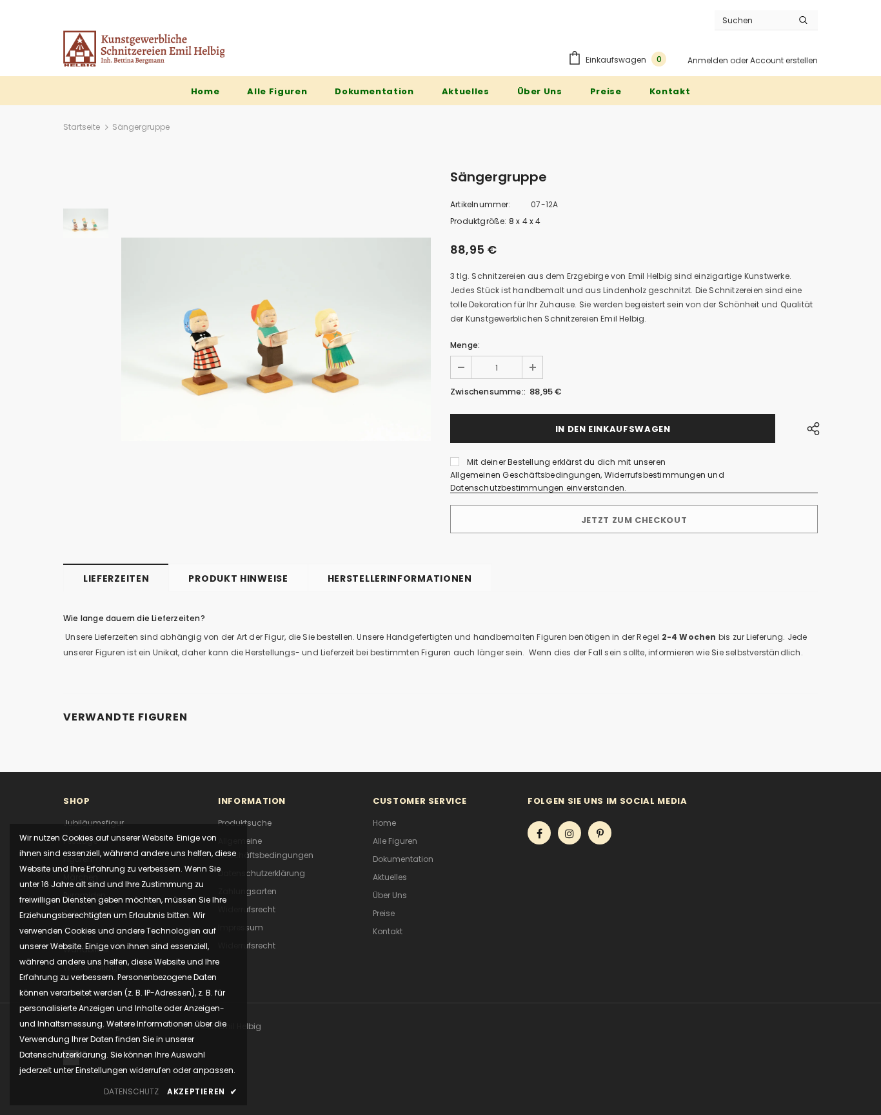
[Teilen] (810, 428)
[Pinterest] (599, 832)
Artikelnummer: (480, 204)
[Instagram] (569, 832)
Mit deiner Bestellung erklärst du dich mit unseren (566, 461)
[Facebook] (539, 832)
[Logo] (143, 48)
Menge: (465, 345)
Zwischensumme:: (488, 391)
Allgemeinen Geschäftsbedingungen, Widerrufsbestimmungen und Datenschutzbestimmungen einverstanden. (587, 481)
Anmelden (709, 60)
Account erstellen (784, 60)
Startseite (81, 126)
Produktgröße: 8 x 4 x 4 (495, 221)
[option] (276, 339)
